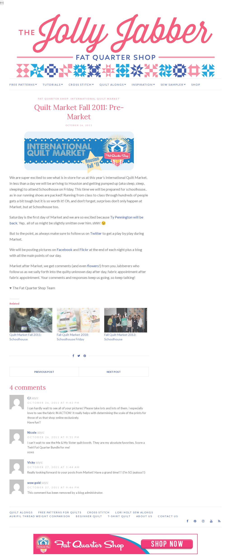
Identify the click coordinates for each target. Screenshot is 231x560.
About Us (144, 516)
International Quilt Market (95, 98)
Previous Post (44, 371)
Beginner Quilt (89, 516)
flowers (93, 266)
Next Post (114, 371)
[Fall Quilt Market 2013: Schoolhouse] (125, 320)
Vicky (31, 462)
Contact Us (168, 516)
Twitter (96, 233)
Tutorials (52, 84)
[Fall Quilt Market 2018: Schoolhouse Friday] (78, 320)
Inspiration (142, 84)
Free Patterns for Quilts (59, 512)
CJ (29, 398)
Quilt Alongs (111, 84)
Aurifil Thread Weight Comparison (39, 516)
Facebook (64, 249)
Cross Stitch (80, 84)
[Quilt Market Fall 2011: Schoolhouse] (30, 320)
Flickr (83, 249)
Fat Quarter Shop (53, 98)
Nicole (32, 432)
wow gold (34, 483)
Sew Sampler (172, 84)
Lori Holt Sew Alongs (134, 512)
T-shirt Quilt (119, 516)
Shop (195, 84)
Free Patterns (22, 84)
